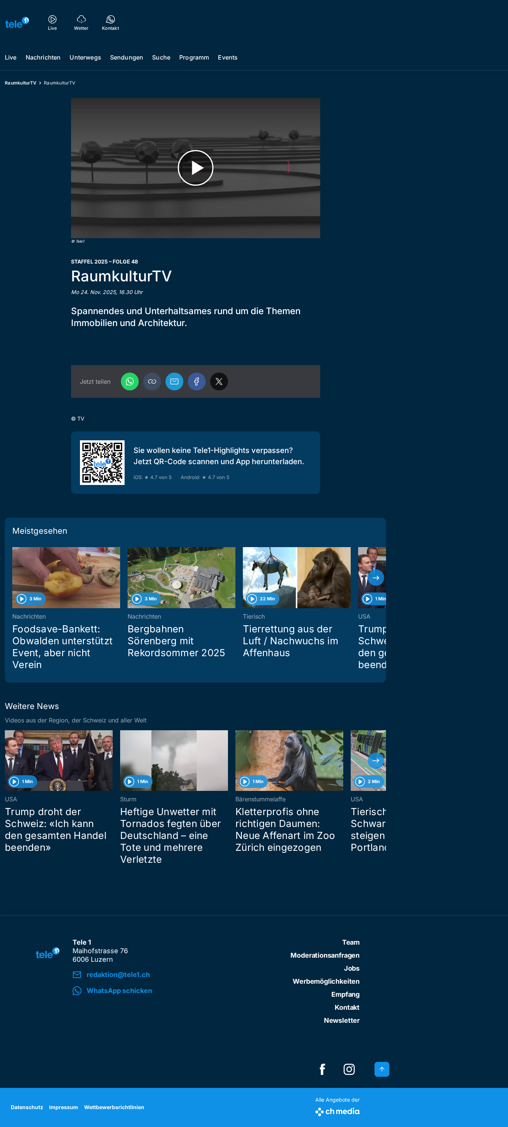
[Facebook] (197, 381)
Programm (194, 57)
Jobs (352, 968)
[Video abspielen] (195, 168)
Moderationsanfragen (325, 955)
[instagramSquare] (349, 1069)
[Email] (174, 381)
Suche (161, 57)
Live (11, 57)
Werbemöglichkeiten (326, 981)
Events (228, 57)
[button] (152, 381)
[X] (219, 381)
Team (351, 942)
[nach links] (15, 577)
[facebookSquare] (322, 1069)
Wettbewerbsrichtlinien (114, 1107)
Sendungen (126, 57)
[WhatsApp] (130, 381)
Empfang (345, 994)
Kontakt (347, 1007)
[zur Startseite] (17, 22)
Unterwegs (85, 57)
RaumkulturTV (20, 83)
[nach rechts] (376, 577)
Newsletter (342, 1020)
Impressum (63, 1107)
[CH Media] (337, 1110)
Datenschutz (27, 1107)
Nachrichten (43, 57)
